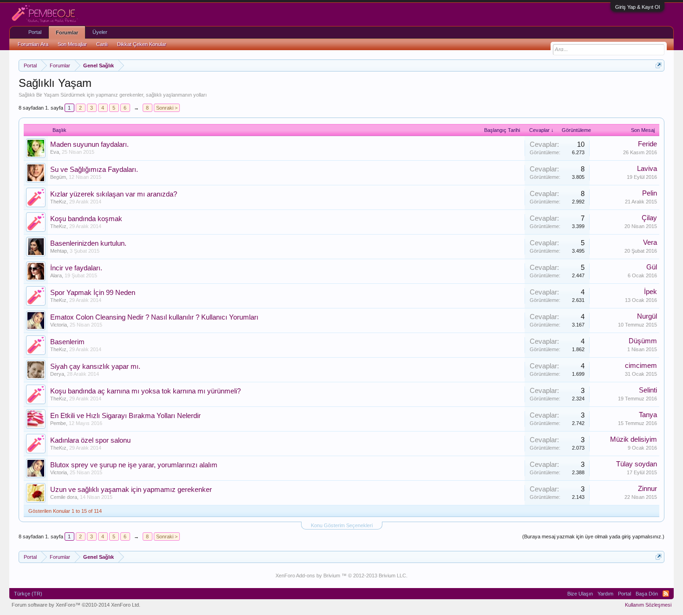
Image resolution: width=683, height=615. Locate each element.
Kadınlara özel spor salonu (90, 440)
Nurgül (647, 316)
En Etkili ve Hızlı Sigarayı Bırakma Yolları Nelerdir (125, 415)
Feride (647, 144)
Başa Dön (647, 593)
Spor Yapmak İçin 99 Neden (92, 292)
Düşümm (643, 341)
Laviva (647, 168)
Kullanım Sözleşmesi (648, 605)
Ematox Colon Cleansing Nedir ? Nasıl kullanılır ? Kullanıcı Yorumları (154, 317)
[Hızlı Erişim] (659, 65)
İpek (650, 291)
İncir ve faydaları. (76, 268)
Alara (56, 275)
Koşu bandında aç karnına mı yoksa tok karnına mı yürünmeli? (145, 391)
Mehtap (58, 251)
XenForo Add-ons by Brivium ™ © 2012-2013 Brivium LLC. (341, 575)
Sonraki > (166, 108)
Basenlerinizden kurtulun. (88, 243)
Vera (650, 242)
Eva (54, 152)
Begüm (58, 177)
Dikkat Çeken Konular (141, 44)
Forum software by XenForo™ (76, 605)
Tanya (648, 415)
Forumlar (67, 32)
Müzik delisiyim (633, 439)
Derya (57, 374)
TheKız (58, 201)
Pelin (649, 193)
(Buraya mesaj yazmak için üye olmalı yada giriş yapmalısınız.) (593, 536)
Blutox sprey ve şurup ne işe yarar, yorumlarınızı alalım (133, 465)
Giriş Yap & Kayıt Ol (637, 7)
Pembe (58, 423)
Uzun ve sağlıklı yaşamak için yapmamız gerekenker (131, 489)
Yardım (605, 593)
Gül (651, 267)
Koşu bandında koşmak (86, 218)
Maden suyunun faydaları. (89, 144)
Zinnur (647, 488)
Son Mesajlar (72, 44)
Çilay (649, 218)
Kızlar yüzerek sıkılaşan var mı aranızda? (113, 194)
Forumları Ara (33, 44)
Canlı (102, 44)
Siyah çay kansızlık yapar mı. (95, 366)
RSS (666, 593)
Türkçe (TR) (28, 593)
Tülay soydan (636, 464)
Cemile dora (63, 497)
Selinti (648, 390)
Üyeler (99, 32)
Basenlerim (67, 342)
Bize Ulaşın (580, 593)
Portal (34, 32)
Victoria (58, 324)
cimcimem (641, 365)
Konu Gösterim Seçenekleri (342, 525)
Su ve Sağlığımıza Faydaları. (94, 169)
